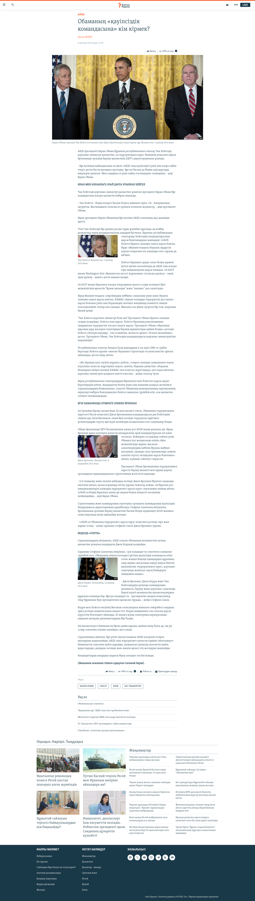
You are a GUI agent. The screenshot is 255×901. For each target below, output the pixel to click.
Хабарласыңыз (44, 856)
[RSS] (165, 857)
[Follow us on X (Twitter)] (137, 857)
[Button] (151, 51)
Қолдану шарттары (47, 879)
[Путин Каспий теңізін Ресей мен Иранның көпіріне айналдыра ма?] (104, 760)
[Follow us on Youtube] (144, 857)
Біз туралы (42, 862)
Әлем (85, 890)
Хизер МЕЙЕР (85, 37)
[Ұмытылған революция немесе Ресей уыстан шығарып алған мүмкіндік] (58, 760)
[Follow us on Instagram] (151, 857)
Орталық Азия (89, 873)
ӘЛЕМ (81, 14)
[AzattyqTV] (227, 5)
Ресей (85, 879)
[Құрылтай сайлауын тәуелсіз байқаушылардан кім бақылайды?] (58, 803)
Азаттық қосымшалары (49, 873)
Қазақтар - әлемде (91, 867)
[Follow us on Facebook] (130, 857)
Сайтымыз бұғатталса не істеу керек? (56, 867)
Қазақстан (87, 862)
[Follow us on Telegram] (158, 857)
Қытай (85, 884)
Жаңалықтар (89, 856)
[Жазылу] (172, 857)
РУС (236, 5)
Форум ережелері (46, 884)
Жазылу (41, 890)
